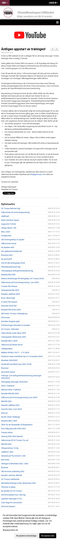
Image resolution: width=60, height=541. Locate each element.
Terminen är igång (8, 487)
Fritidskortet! (6, 236)
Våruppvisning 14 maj (9, 448)
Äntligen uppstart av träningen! (23, 49)
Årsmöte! (5, 368)
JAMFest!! (5, 216)
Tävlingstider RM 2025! (10, 290)
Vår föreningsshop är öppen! (12, 240)
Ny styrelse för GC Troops (11, 491)
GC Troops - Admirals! (10, 329)
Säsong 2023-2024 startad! (12, 436)
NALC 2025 (5, 232)
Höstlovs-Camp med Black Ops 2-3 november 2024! (22, 356)
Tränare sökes (7, 432)
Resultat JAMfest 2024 (10, 405)
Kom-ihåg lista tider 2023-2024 (13, 429)
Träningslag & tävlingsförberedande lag (17, 271)
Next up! (4, 413)
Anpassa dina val (10, 530)
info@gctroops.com (38, 174)
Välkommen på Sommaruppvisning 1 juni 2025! (20, 282)
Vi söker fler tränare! (9, 286)
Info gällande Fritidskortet (11, 251)
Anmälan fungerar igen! (10, 321)
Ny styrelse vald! (7, 247)
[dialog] (30, 525)
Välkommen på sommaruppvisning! (15, 212)
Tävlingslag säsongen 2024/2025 (14, 382)
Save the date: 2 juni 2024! (11, 409)
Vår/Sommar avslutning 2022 (12, 471)
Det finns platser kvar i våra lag (13, 495)
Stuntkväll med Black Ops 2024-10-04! (16, 364)
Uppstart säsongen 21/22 (11, 499)
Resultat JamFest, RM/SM (11, 475)
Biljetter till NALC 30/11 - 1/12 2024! (15, 352)
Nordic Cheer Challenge (10, 417)
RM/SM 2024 (6, 401)
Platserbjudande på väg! (11, 267)
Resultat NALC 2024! (9, 341)
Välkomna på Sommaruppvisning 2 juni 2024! (19, 397)
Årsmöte (4, 467)
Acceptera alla (47, 536)
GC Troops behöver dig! (10, 208)
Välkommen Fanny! (8, 243)
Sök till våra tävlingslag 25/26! (13, 263)
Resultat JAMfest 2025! (10, 294)
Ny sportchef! (6, 259)
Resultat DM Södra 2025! (11, 310)
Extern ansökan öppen (10, 220)
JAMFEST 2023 (7, 452)
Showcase (5, 317)
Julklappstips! (7, 349)
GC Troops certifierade (10, 479)
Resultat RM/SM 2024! (10, 393)
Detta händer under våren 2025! (13, 333)
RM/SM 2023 (6, 444)
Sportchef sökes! (8, 372)
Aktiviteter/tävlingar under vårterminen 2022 (18, 483)
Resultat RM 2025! (8, 275)
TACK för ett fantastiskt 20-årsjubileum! (17, 425)
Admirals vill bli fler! (9, 306)
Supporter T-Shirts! (8, 224)
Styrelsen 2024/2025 (9, 360)
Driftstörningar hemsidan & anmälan (15, 325)
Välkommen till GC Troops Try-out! (15, 440)
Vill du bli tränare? (8, 506)
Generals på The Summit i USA (13, 456)
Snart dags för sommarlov (11, 503)
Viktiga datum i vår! (8, 228)
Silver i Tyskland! (7, 386)
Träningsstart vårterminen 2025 (13, 337)
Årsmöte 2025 (6, 255)
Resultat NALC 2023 (9, 421)
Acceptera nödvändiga (26, 536)
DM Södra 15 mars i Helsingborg (14, 314)
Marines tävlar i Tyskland (11, 390)
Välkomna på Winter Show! (12, 345)
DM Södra (5, 460)
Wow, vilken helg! (8, 298)
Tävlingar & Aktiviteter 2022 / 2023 (14, 464)
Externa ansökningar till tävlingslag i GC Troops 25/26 (22, 278)
